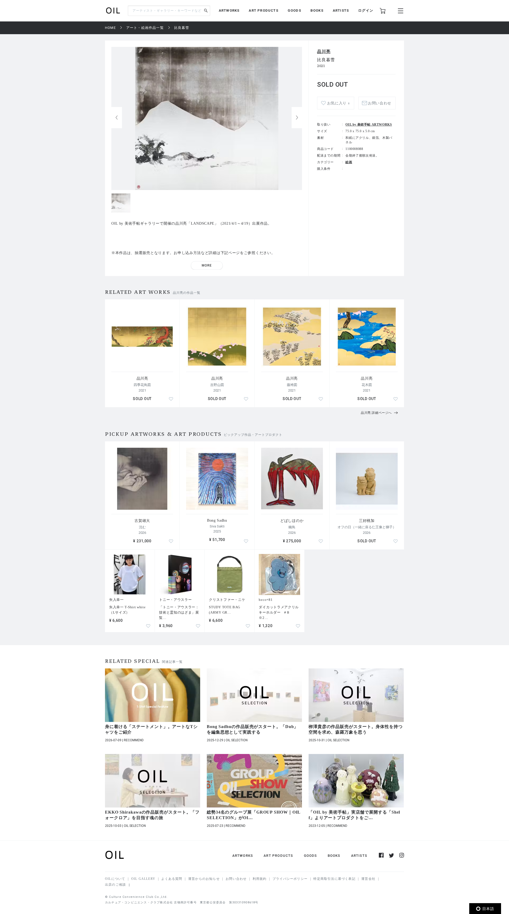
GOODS (294, 10)
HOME (110, 28)
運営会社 (368, 879)
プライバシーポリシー (290, 879)
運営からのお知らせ (204, 879)
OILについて (115, 879)
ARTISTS (341, 10)
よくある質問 (171, 879)
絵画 (348, 162)
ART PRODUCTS (263, 10)
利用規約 (260, 879)
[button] (297, 117)
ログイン (365, 10)
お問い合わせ (236, 879)
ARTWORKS (229, 10)
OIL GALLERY (143, 879)
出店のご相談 (115, 884)
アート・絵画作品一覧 (145, 28)
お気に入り (338, 103)
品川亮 (323, 51)
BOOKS (316, 10)
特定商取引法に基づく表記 (334, 879)
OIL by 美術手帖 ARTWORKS (368, 124)
